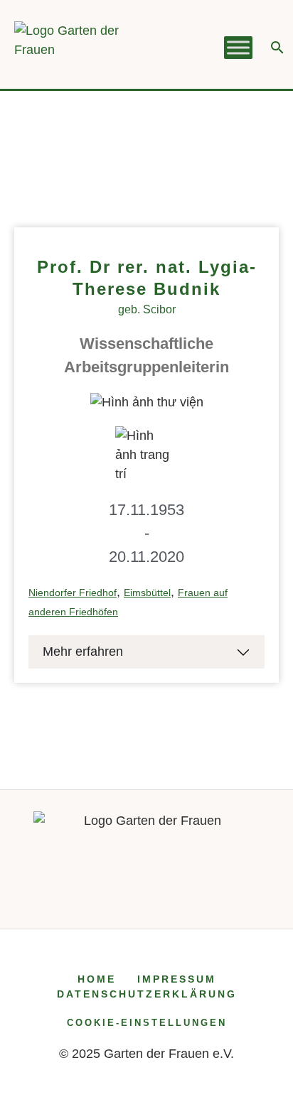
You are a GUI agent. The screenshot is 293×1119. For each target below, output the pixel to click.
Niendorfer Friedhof (72, 592)
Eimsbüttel (147, 592)
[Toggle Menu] (238, 48)
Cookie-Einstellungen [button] (147, 1022)
